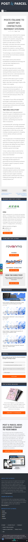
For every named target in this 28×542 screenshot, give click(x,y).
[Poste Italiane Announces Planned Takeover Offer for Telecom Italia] (14, 342)
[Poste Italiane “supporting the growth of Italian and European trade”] (14, 328)
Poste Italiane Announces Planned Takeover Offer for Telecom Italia (13, 346)
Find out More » (9, 493)
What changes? (7, 372)
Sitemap (3, 525)
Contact (4, 518)
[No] (26, 538)
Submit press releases (8, 527)
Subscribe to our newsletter (13, 451)
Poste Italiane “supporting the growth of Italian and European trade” (13, 331)
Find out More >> (5, 505)
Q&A (3, 531)
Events (3, 514)
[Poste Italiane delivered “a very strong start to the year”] (14, 314)
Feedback (19, 525)
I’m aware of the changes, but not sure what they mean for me (13, 369)
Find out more (7, 233)
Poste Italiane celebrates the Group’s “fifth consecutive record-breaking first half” (13, 303)
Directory (4, 512)
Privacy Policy (18, 529)
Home (3, 511)
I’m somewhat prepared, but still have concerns (13, 365)
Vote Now (14, 376)
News (16, 31)
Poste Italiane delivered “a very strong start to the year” (13, 317)
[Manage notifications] (3, 539)
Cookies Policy (11, 525)
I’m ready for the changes (9, 362)
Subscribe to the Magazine (14, 412)
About (3, 516)
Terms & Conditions (7, 529)
